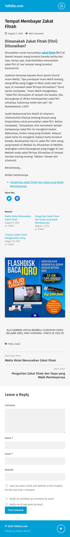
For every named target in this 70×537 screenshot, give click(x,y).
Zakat (17, 344)
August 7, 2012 (15, 33)
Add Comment (36, 33)
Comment (10, 405)
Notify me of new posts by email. (26, 504)
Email (9, 454)
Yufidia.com (14, 6)
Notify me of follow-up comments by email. (32, 498)
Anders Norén (23, 531)
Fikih (10, 344)
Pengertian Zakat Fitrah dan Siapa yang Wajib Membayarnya (47, 219)
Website (9, 469)
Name (9, 438)
